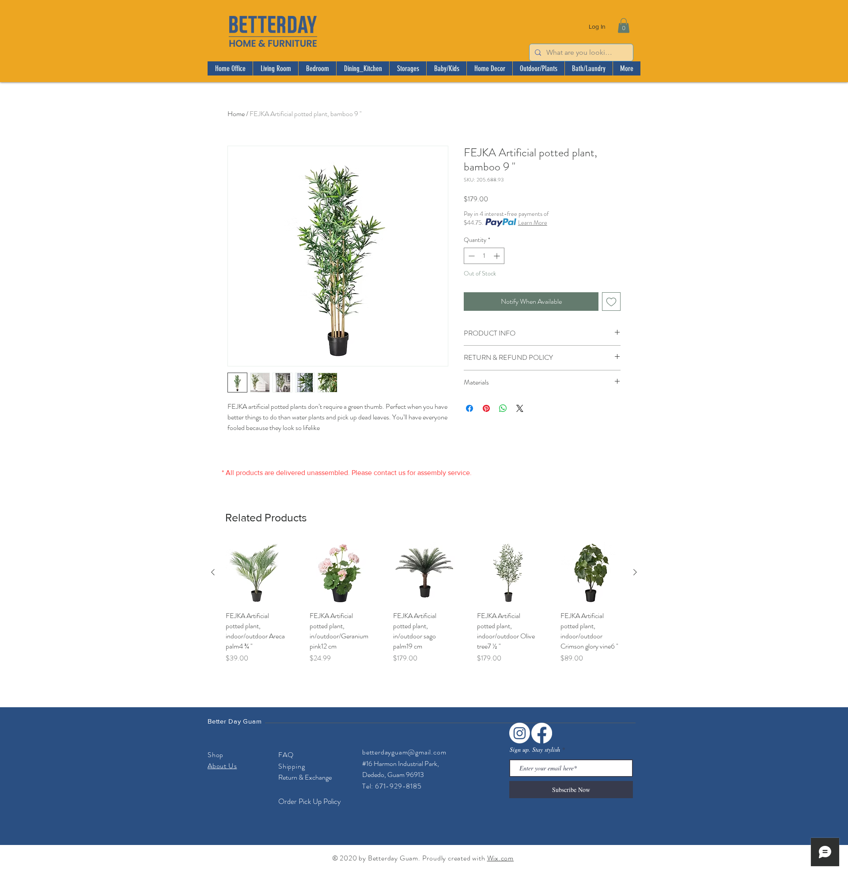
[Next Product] (635, 572)
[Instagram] (519, 733)
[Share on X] (520, 408)
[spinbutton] (484, 256)
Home (236, 114)
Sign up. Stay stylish (535, 750)
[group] (424, 602)
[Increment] (497, 256)
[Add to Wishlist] (611, 301)
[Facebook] (541, 733)
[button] (623, 25)
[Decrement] (470, 256)
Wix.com (500, 858)
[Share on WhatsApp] (503, 408)
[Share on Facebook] (469, 408)
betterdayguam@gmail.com (404, 752)
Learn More (532, 222)
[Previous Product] (213, 572)
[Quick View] (257, 572)
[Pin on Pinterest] (486, 408)
